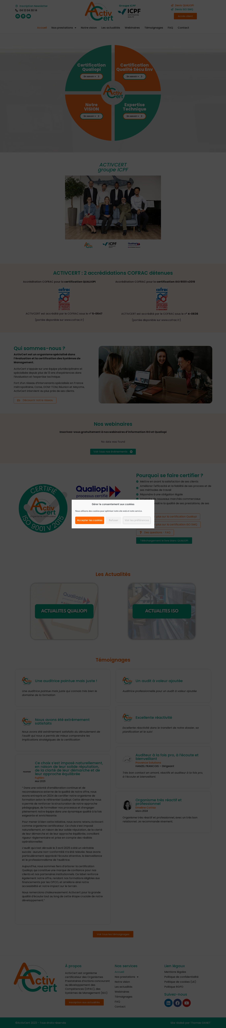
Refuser (113, 520)
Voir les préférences (137, 520)
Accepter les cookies (89, 520)
